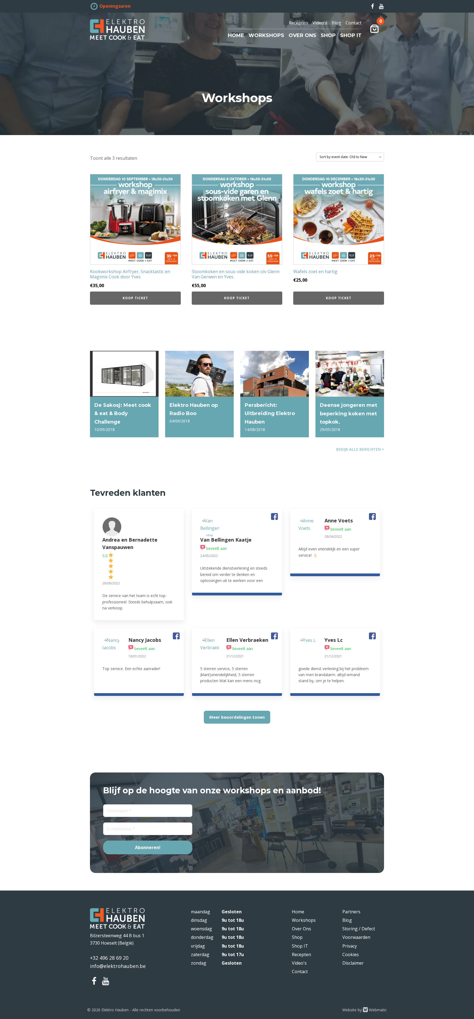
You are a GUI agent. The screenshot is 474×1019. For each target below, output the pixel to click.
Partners (351, 912)
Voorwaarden (356, 937)
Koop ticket (135, 298)
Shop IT (351, 35)
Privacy (349, 946)
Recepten (298, 23)
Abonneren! (147, 847)
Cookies (350, 954)
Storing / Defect (358, 929)
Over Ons (302, 35)
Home (236, 35)
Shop (328, 35)
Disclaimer (353, 963)
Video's (319, 23)
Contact (354, 23)
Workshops (266, 35)
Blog (336, 23)
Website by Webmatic (364, 1009)
